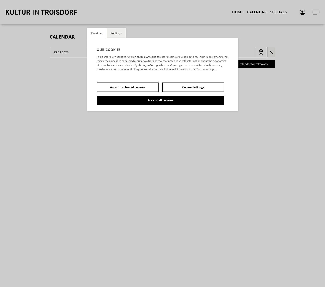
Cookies (97, 33)
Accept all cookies (160, 100)
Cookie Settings (193, 87)
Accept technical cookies (127, 87)
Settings (116, 33)
